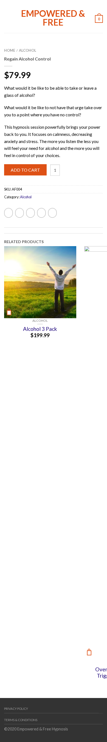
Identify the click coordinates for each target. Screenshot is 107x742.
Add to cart (25, 169)
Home (9, 50)
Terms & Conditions (20, 720)
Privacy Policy (16, 708)
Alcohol (27, 50)
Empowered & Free (53, 17)
